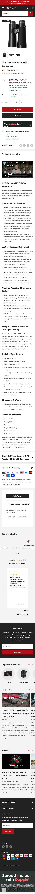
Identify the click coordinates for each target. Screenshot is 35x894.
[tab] (14, 504)
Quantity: (5, 102)
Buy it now (17, 115)
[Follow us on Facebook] (3, 846)
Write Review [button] (17, 496)
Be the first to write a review (17, 517)
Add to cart (17, 109)
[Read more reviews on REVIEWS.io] (23, 614)
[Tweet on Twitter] (28, 145)
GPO (3, 70)
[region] (17, 588)
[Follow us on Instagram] (7, 846)
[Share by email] (31, 145)
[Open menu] (3, 8)
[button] (17, 73)
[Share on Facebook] (20, 145)
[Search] (30, 13)
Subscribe (17, 652)
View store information (12, 139)
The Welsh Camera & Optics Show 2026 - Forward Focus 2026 (15, 775)
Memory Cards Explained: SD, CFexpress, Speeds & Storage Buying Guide (15, 713)
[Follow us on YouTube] (10, 846)
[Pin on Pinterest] (24, 145)
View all (30, 665)
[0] (31, 8)
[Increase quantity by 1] (22, 102)
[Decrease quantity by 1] (11, 102)
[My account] (27, 8)
